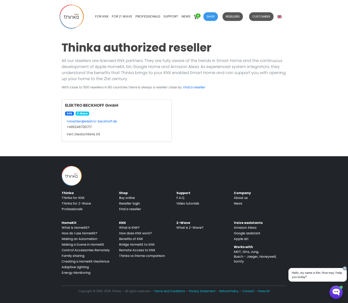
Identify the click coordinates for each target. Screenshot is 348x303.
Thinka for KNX (73, 197)
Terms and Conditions (169, 291)
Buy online (127, 197)
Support (171, 16)
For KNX (102, 16)
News (186, 16)
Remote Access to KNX (137, 250)
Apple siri (241, 239)
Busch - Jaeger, (246, 256)
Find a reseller (194, 87)
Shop (211, 16)
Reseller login (129, 203)
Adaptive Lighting (75, 267)
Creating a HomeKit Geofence (85, 261)
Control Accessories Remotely (86, 250)
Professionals (147, 16)
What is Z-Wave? (189, 227)
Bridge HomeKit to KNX (137, 244)
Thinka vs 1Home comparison (142, 255)
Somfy (239, 261)
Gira (245, 251)
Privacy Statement (202, 291)
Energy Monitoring (76, 272)
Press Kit (264, 291)
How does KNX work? (135, 233)
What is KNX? (129, 227)
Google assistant (247, 233)
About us (241, 197)
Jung (254, 251)
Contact (248, 291)
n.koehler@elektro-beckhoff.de (92, 121)
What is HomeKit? (75, 227)
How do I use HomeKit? (79, 233)
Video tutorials (187, 203)
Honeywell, (267, 256)
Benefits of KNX (131, 239)
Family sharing (73, 255)
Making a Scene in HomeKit (83, 244)
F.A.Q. (180, 197)
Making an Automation (79, 239)
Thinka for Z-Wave (76, 203)
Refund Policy (229, 291)
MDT (237, 251)
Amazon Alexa (245, 227)
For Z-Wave (122, 16)
